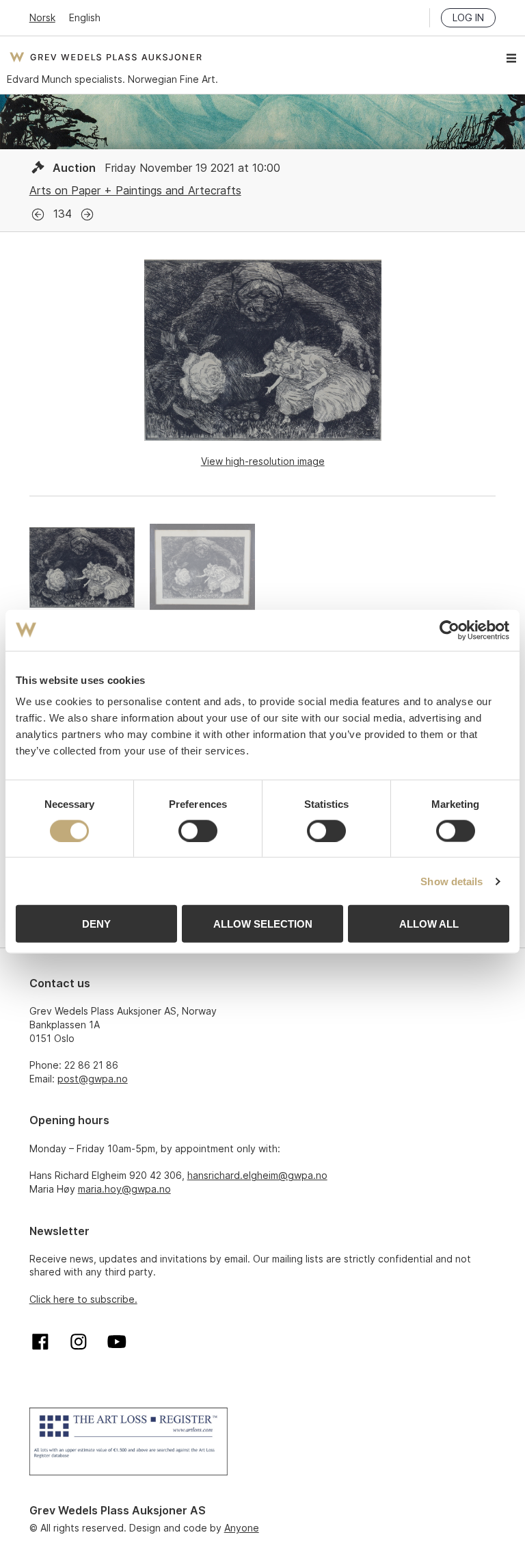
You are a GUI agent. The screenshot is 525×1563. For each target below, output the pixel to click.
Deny (96, 924)
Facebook (40, 1342)
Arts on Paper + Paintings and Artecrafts (135, 190)
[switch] (197, 830)
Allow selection (262, 924)
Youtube (117, 1342)
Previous (37, 214)
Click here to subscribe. (83, 1299)
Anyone (241, 1528)
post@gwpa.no (92, 1078)
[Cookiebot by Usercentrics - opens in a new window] (449, 630)
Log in (468, 17)
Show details (451, 881)
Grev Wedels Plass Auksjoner (105, 57)
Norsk (42, 17)
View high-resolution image (263, 461)
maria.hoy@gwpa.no (124, 1189)
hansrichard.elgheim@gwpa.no (257, 1175)
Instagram (79, 1342)
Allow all (429, 924)
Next (87, 214)
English (84, 17)
